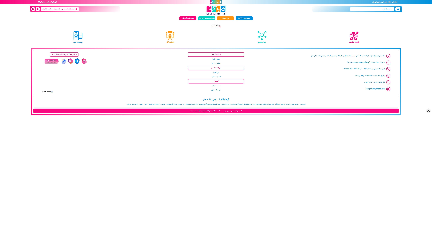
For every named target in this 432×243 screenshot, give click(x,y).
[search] (372, 9)
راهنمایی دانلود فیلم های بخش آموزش (384, 2)
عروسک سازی (216, 90)
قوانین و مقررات (216, 76)
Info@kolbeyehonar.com (375, 89)
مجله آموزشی (216, 2)
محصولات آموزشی (188, 18)
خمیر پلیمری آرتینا (244, 18)
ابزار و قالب (225, 18)
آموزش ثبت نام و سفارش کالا (47, 2)
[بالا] (428, 110)
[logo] (216, 10)
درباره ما (216, 72)
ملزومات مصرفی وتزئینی (207, 18)
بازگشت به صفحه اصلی (216, 27)
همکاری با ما (216, 63)
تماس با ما (216, 59)
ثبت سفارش (216, 86)
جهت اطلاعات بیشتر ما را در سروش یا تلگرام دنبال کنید (58, 9)
